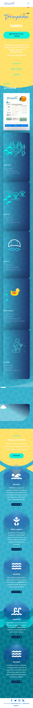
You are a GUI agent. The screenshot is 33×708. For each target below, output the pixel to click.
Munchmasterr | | (17, 703)
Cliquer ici (15, 504)
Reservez (16, 455)
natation (16, 63)
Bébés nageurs (16, 69)
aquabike (16, 74)
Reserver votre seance (17, 35)
